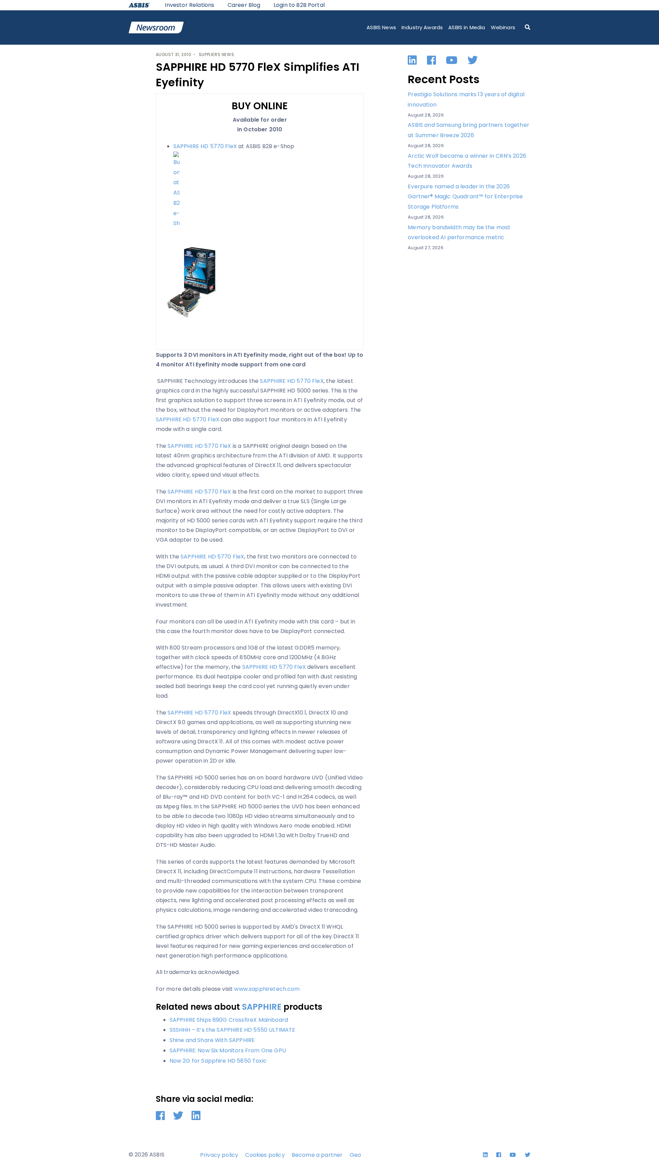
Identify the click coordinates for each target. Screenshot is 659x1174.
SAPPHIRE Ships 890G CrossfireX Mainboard (229, 1020)
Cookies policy (265, 1155)
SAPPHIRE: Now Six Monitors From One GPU (228, 1050)
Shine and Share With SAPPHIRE (212, 1040)
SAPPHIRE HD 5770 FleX (205, 146)
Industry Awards (422, 27)
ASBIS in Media (466, 27)
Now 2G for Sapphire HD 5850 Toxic (218, 1061)
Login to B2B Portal (299, 5)
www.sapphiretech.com (267, 989)
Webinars (503, 27)
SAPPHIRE (261, 1006)
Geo (355, 1155)
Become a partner (317, 1155)
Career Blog (244, 5)
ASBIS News (381, 27)
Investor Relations (189, 5)
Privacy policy (219, 1155)
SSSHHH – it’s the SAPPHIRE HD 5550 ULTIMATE (233, 1030)
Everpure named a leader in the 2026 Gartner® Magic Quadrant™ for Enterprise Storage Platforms (465, 196)
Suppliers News (216, 54)
